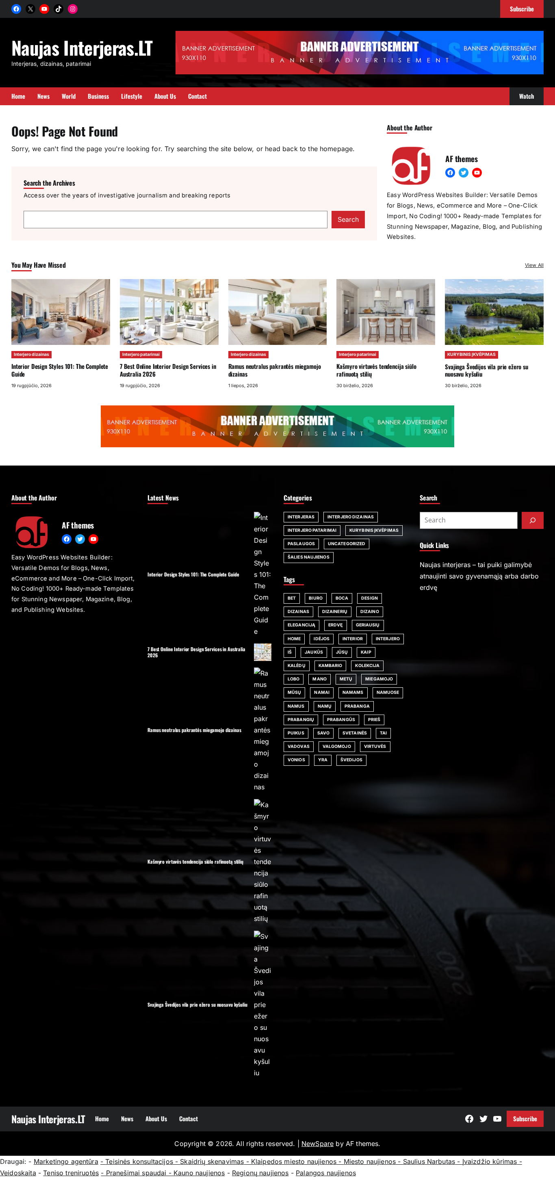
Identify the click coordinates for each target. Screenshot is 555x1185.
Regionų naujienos (260, 1173)
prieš (374, 719)
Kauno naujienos (199, 1173)
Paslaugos (301, 543)
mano (319, 679)
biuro (316, 598)
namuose (388, 692)
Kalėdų (297, 665)
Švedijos (351, 760)
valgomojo (337, 746)
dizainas (298, 611)
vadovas (299, 746)
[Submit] (533, 520)
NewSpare (317, 1144)
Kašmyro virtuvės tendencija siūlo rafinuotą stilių (376, 370)
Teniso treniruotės (71, 1173)
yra (322, 760)
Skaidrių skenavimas (212, 1161)
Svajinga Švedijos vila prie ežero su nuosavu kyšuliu (486, 370)
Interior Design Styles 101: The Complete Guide (59, 370)
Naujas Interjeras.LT (82, 47)
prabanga (357, 706)
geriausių (368, 625)
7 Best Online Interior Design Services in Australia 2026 (168, 370)
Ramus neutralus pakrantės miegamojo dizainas (274, 370)
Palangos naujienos (326, 1173)
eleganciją (301, 625)
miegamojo (379, 679)
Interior (353, 638)
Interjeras (301, 517)
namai (322, 692)
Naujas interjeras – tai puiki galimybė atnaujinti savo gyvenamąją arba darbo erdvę (479, 576)
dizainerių (334, 611)
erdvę (335, 625)
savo (323, 733)
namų (325, 706)
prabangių (301, 719)
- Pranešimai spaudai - (137, 1173)
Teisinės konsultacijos (139, 1161)
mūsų (294, 692)
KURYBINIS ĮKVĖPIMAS (471, 354)
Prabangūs (341, 719)
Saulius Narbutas (429, 1161)
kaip (366, 652)
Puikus (296, 733)
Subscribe (525, 1118)
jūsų (342, 652)
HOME (294, 638)
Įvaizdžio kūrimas (489, 1161)
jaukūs (314, 652)
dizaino (369, 611)
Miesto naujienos (370, 1161)
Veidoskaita (18, 1173)
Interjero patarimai (141, 354)
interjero (388, 638)
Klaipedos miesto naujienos (293, 1161)
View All (534, 265)
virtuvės (375, 746)
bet (292, 598)
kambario (331, 665)
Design (369, 598)
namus (296, 706)
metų (346, 679)
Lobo (293, 679)
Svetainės (355, 733)
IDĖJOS (322, 638)
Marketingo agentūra (66, 1161)
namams (353, 692)
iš (290, 652)
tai (383, 733)
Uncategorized (346, 543)
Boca (342, 598)
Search (348, 219)
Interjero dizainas (31, 354)
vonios (296, 760)
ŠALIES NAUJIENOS (309, 557)
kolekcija (367, 665)
